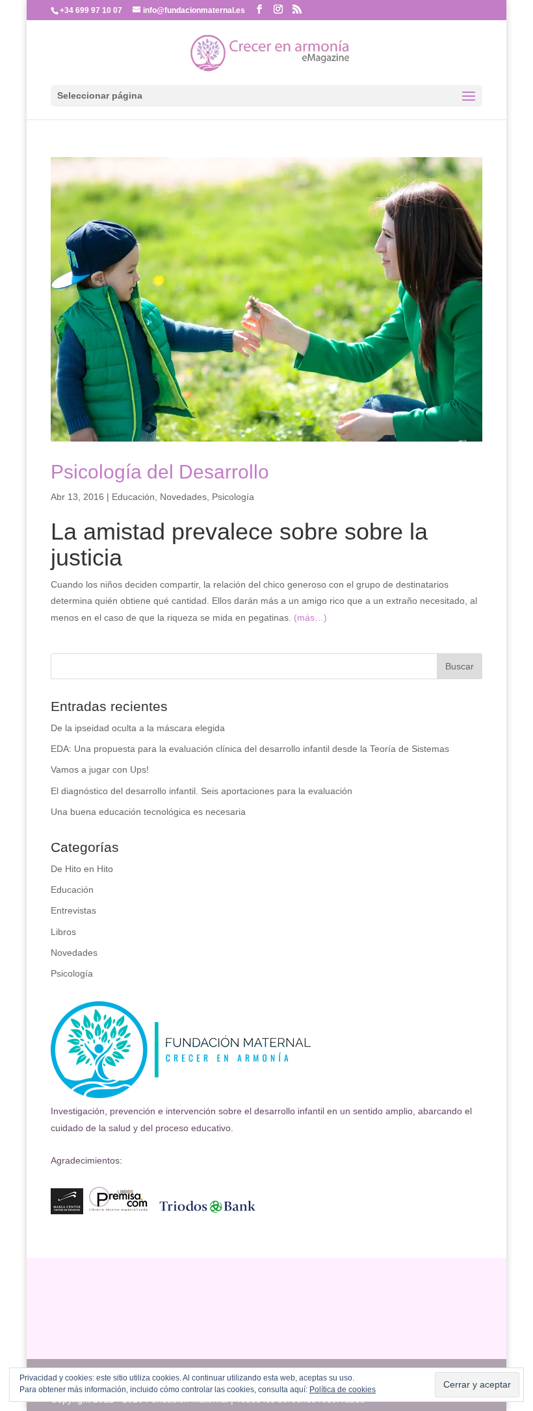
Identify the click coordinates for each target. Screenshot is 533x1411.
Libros (63, 932)
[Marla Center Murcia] (67, 1211)
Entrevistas (73, 910)
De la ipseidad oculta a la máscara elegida (138, 728)
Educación (133, 497)
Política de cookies (342, 1389)
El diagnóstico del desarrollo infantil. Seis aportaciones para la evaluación (201, 791)
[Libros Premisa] (118, 1211)
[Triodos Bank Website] (207, 1211)
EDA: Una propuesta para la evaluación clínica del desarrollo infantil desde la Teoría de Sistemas (250, 748)
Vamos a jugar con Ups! (100, 769)
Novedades (183, 497)
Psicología (233, 497)
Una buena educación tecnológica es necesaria (148, 811)
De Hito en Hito (82, 869)
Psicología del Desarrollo (160, 471)
